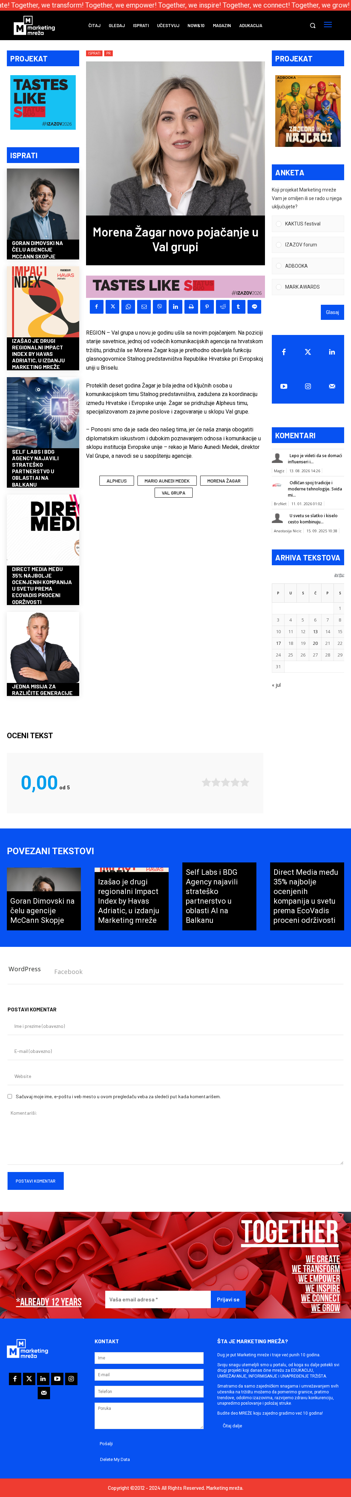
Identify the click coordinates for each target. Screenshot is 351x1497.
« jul (276, 685)
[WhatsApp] (128, 307)
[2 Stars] (216, 782)
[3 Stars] (225, 782)
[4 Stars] (235, 782)
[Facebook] (97, 307)
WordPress (25, 969)
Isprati (94, 53)
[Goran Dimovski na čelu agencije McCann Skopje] (43, 205)
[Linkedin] (175, 307)
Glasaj (332, 312)
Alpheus (117, 481)
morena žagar (224, 481)
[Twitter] (308, 352)
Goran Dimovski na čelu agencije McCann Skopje (37, 249)
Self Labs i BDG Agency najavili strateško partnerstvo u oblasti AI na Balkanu (35, 468)
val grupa (173, 493)
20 (315, 643)
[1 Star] (206, 782)
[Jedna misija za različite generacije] (43, 648)
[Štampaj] (191, 307)
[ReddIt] (223, 307)
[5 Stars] (245, 782)
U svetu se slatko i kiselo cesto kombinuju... (313, 519)
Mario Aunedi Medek (167, 481)
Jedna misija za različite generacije (42, 689)
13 (315, 631)
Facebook (68, 971)
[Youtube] (284, 386)
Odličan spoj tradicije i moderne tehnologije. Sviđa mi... (315, 489)
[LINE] (254, 307)
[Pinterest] (207, 307)
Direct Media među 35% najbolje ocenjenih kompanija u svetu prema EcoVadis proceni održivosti (42, 585)
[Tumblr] (238, 307)
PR (108, 53)
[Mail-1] (332, 386)
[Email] (144, 307)
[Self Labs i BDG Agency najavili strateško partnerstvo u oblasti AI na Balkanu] (43, 413)
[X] (112, 307)
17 (278, 643)
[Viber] (160, 307)
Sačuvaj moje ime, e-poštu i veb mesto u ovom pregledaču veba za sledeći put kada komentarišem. (118, 1096)
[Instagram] (308, 386)
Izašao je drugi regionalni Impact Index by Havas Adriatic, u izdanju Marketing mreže (38, 353)
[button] (312, 25)
